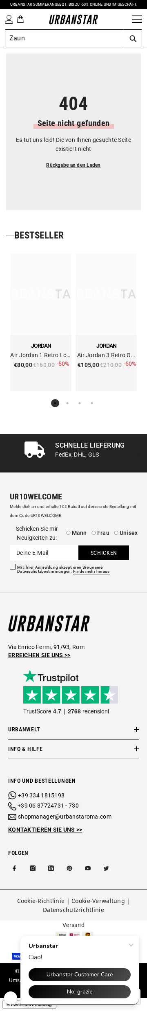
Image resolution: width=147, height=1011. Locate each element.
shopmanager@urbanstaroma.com (64, 816)
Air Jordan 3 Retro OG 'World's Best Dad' (106, 356)
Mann (79, 533)
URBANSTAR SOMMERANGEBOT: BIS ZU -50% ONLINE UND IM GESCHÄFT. (73, 4)
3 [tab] (80, 403)
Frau (103, 533)
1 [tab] (55, 403)
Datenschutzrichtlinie (73, 910)
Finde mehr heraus (91, 572)
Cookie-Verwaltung (98, 901)
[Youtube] (88, 868)
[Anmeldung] (7, 19)
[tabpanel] (41, 322)
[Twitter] (106, 868)
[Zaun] (123, 19)
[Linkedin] (51, 868)
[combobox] (64, 38)
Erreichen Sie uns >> (39, 655)
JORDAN (41, 345)
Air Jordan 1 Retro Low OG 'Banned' (40, 356)
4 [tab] (92, 403)
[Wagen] (20, 19)
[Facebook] (14, 868)
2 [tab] (67, 403)
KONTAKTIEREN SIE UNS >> (45, 829)
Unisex (129, 533)
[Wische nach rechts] (140, 453)
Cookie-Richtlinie (41, 901)
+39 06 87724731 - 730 (48, 805)
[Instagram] (33, 868)
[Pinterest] (69, 868)
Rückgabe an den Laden (73, 165)
